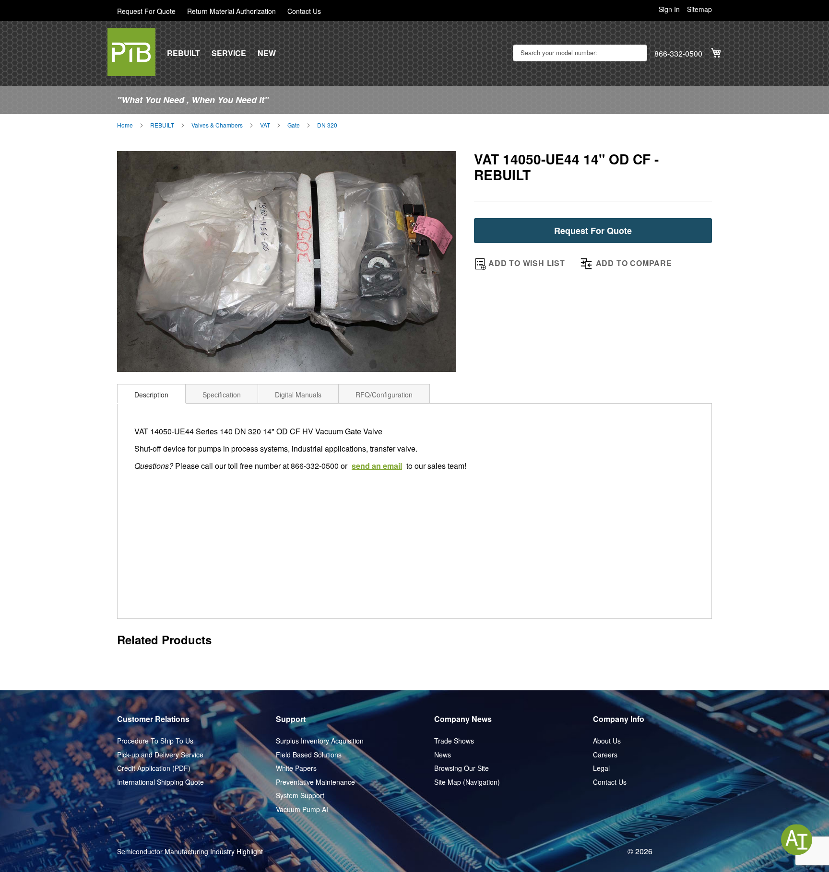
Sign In (669, 9)
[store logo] (131, 52)
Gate (293, 125)
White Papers (296, 768)
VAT (265, 125)
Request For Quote (146, 11)
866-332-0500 (678, 53)
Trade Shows (454, 740)
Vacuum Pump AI (302, 809)
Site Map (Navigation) (467, 782)
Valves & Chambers (217, 125)
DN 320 (327, 125)
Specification (221, 394)
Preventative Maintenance (315, 782)
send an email (377, 465)
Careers (605, 754)
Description (151, 394)
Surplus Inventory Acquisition (320, 740)
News (442, 754)
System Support (300, 795)
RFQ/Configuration (384, 394)
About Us (607, 740)
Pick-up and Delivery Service (160, 754)
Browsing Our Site (461, 768)
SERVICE (229, 53)
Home (125, 125)
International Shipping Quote (160, 782)
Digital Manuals (298, 394)
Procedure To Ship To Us (155, 740)
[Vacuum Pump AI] (796, 839)
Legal (601, 768)
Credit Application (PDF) (153, 768)
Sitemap (699, 9)
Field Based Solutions (309, 754)
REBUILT (183, 53)
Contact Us (304, 11)
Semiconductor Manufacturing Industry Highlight (190, 851)
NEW (267, 53)
